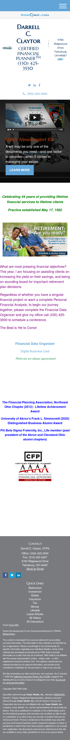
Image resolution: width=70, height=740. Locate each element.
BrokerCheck (9, 633)
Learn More (20, 170)
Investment (35, 591)
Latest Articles (35, 614)
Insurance (35, 599)
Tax (35, 603)
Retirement (35, 588)
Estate (35, 595)
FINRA (56, 694)
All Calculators (35, 621)
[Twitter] (29, 85)
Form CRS (13, 624)
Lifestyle (35, 610)
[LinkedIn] (34, 85)
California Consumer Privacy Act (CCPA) (31, 676)
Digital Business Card (35, 351)
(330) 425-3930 (37, 93)
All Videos (35, 618)
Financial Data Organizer (35, 343)
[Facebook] (39, 85)
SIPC (62, 694)
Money (35, 606)
